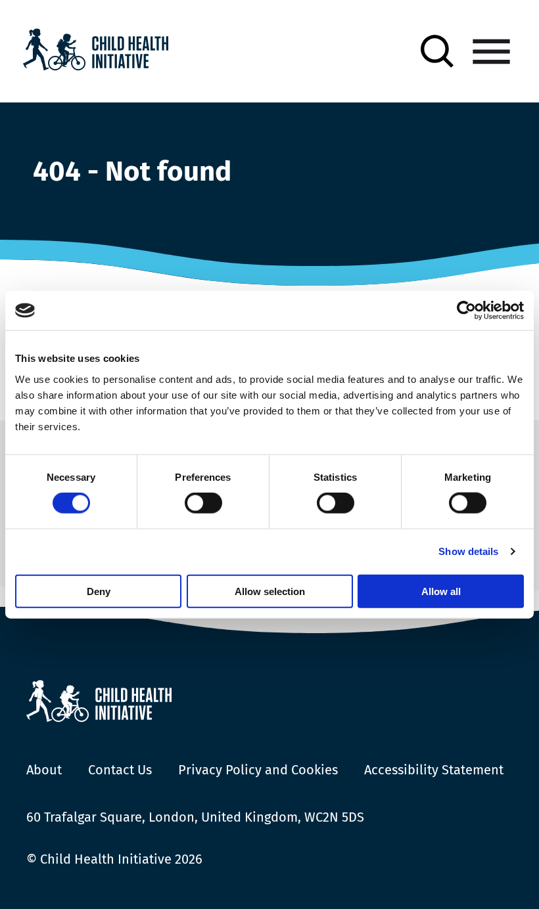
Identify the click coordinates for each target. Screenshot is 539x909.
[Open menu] (491, 51)
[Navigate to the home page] (95, 51)
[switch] (203, 505)
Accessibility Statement (434, 770)
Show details (468, 551)
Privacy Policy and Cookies (258, 770)
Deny (98, 590)
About (44, 770)
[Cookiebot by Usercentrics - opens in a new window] (466, 311)
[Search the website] (437, 51)
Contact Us (120, 770)
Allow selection (270, 590)
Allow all (441, 590)
